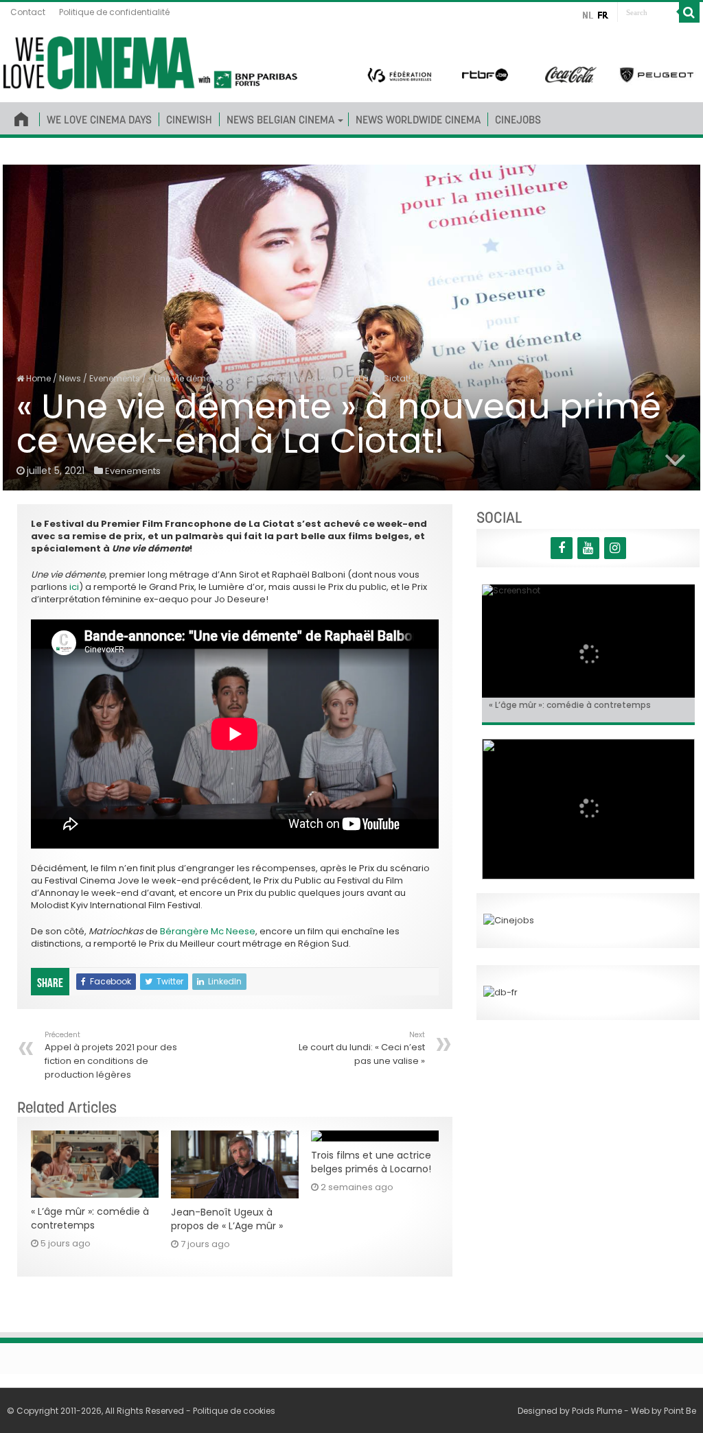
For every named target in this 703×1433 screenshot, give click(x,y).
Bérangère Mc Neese (207, 931)
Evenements (114, 378)
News (70, 378)
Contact (27, 12)
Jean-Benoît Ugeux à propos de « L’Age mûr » (227, 1219)
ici (74, 586)
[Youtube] (588, 548)
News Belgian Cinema (280, 119)
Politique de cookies (234, 1411)
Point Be (680, 1411)
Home (37, 378)
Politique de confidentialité (114, 12)
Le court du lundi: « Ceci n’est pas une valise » (362, 1048)
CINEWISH (189, 119)
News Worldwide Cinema (418, 119)
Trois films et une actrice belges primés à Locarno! (371, 1162)
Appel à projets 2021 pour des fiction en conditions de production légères (111, 1055)
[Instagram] (615, 548)
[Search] (689, 12)
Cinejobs (518, 119)
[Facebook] (562, 548)
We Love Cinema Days (99, 119)
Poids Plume (597, 1411)
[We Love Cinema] (150, 60)
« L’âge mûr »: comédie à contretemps (90, 1218)
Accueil (21, 116)
